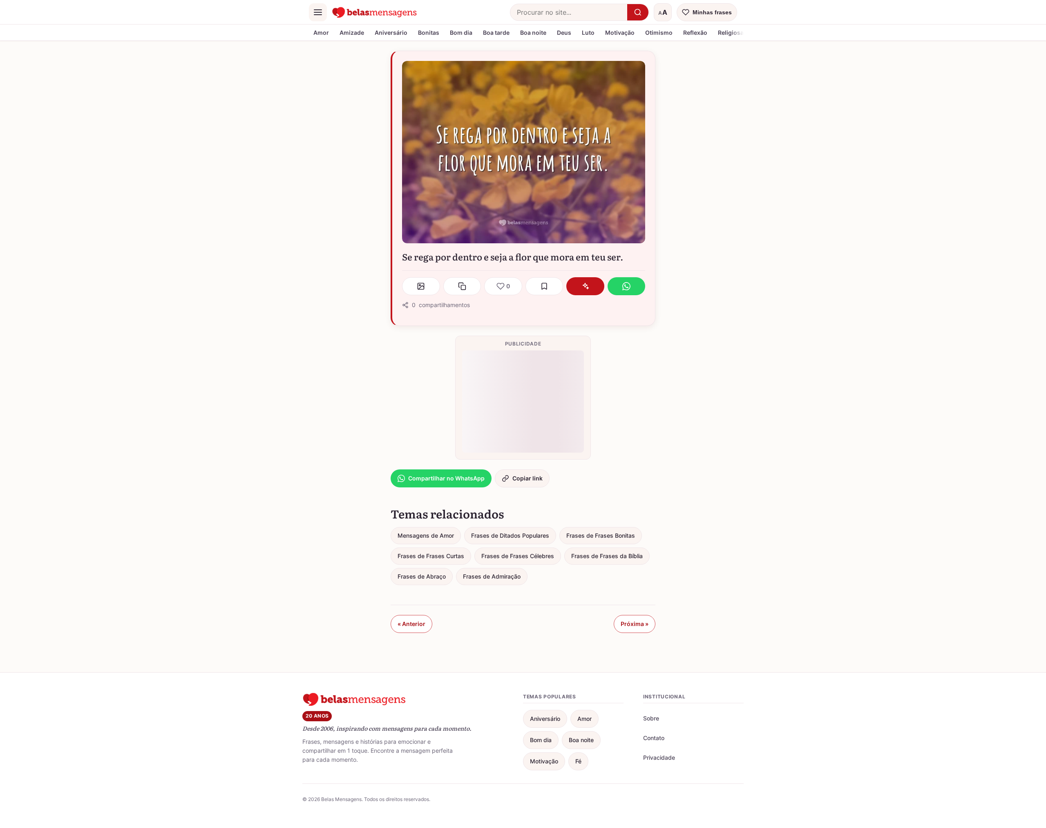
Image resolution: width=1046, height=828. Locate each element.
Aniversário (391, 32)
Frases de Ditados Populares (510, 535)
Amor (321, 32)
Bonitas (428, 32)
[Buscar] (637, 12)
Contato (653, 737)
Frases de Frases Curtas (431, 555)
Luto (588, 32)
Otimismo (659, 32)
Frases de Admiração (492, 576)
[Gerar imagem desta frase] (421, 286)
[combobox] (568, 12)
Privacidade (659, 757)
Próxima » (634, 623)
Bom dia (461, 32)
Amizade (352, 32)
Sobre (651, 718)
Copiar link (527, 478)
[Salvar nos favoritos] (544, 286)
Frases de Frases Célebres (517, 555)
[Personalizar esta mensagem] (585, 286)
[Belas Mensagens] (375, 12)
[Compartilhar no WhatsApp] (627, 286)
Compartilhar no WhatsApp (446, 478)
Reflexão (695, 32)
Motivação (620, 32)
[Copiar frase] (462, 286)
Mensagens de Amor (426, 535)
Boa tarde (496, 32)
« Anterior (411, 623)
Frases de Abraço (422, 576)
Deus (564, 32)
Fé (578, 761)
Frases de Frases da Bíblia (607, 555)
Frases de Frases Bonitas (600, 535)
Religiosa (731, 32)
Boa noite (533, 32)
